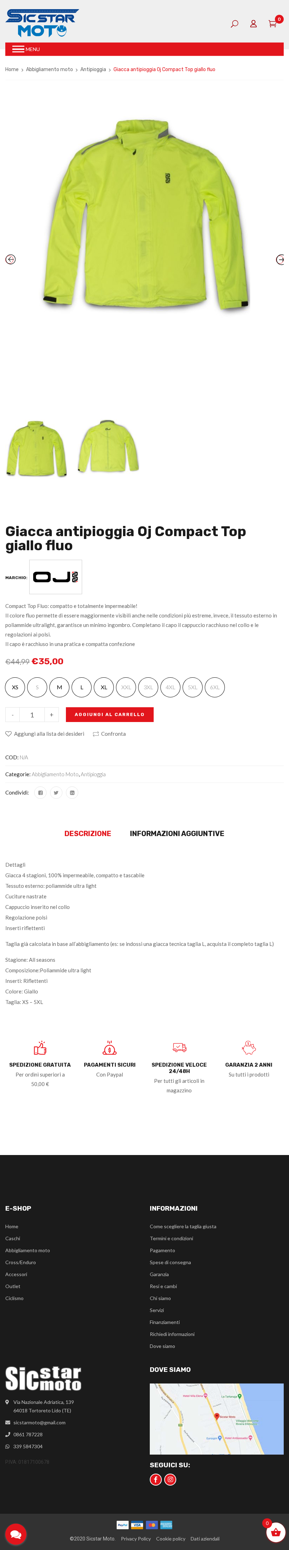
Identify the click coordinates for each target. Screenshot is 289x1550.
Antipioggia (93, 70)
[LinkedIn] (72, 792)
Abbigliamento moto (49, 70)
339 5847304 (28, 1446)
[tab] (88, 834)
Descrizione (87, 833)
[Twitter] (56, 792)
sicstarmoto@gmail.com (39, 1422)
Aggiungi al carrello (110, 714)
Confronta (113, 733)
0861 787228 (28, 1434)
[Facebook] (40, 792)
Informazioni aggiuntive (177, 833)
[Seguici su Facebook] (156, 1480)
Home (12, 70)
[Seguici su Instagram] (170, 1480)
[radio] (15, 687)
